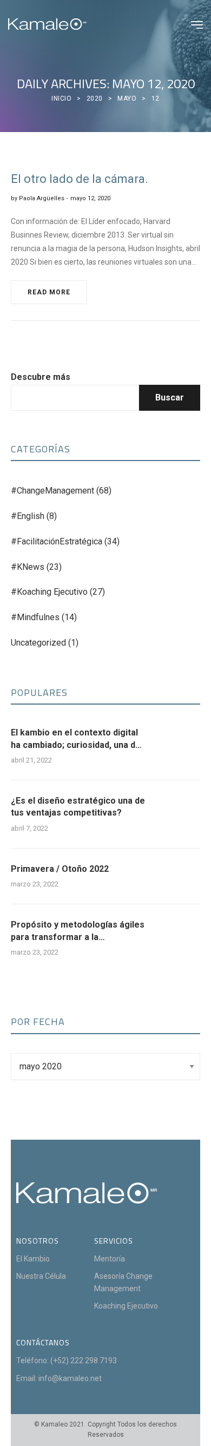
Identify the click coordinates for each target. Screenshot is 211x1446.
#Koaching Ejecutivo (49, 592)
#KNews (27, 567)
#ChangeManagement (52, 490)
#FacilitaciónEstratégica (56, 541)
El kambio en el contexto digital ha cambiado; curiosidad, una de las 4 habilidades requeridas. (76, 739)
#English (27, 516)
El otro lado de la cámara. (79, 179)
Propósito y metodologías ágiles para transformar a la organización (77, 931)
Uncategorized (38, 642)
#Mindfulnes (35, 617)
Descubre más (40, 377)
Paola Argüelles (41, 198)
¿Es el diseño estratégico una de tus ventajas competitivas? (78, 807)
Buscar (169, 397)
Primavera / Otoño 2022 (60, 869)
